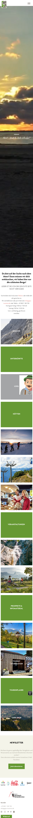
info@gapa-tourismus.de (7, 808)
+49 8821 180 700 (6, 806)
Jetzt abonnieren (16, 766)
